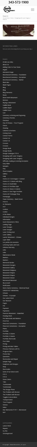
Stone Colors (7, 379)
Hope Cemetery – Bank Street (13, 199)
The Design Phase (9, 389)
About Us (6, 64)
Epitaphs (5, 166)
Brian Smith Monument (10, 97)
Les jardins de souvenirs (11, 242)
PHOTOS (6, 321)
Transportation (8, 400)
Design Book (7, 148)
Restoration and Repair (10, 359)
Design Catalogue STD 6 (11, 153)
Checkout (6, 120)
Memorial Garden (8, 262)
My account (6, 283)
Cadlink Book (7, 105)
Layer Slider (6, 240)
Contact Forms (7, 136)
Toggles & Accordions (10, 397)
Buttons (5, 100)
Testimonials (7, 384)
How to (5, 202)
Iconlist (5, 212)
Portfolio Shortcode (9, 339)
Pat (4, 306)
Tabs (4, 382)
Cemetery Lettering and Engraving (14, 115)
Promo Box (6, 354)
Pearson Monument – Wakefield (13, 313)
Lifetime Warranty (9, 247)
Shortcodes (6, 369)
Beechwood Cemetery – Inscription (14, 77)
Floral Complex (7, 171)
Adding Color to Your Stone (11, 67)
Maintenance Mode (9, 255)
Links (4, 250)
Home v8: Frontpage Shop (11, 194)
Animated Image (8, 72)
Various (5, 405)
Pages (5, 303)
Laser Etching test (9, 232)
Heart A (5, 16)
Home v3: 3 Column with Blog (12, 181)
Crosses (5, 143)
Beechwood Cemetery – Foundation (14, 75)
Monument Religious (9, 270)
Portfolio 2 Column (9, 334)
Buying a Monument (9, 103)
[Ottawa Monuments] (15, 9)
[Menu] (31, 9)
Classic (5, 125)
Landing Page (7, 224)
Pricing (5, 344)
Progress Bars (7, 351)
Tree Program (7, 402)
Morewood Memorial (9, 280)
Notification (6, 285)
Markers (5, 257)
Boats (5, 95)
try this (5, 431)
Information (6, 219)
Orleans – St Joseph (9, 295)
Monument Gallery (9, 268)
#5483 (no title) (8, 62)
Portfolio (5, 331)
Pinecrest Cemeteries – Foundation (14, 323)
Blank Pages (7, 85)
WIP (4, 412)
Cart (4, 113)
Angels (5, 70)
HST (4, 207)
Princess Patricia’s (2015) (11, 349)
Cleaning (5, 128)
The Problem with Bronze (11, 392)
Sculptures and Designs (10, 364)
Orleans (5, 293)
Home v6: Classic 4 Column (11, 189)
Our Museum (7, 301)
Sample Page (7, 361)
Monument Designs (9, 265)
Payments (6, 311)
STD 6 (5, 377)
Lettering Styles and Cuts (11, 245)
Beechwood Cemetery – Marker (13, 80)
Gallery (5, 174)
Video (4, 407)
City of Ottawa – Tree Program (13, 123)
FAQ (4, 169)
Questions (6, 356)
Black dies (6, 82)
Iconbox (5, 209)
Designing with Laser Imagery (12, 156)
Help (4, 176)
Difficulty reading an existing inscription (15, 161)
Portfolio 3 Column (9, 336)
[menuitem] (31, 9)
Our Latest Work (8, 298)
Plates (5, 328)
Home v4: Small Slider (10, 184)
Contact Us (6, 138)
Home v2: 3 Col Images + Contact (14, 179)
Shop (4, 367)
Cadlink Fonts (7, 110)
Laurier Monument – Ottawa (12, 237)
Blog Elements (7, 92)
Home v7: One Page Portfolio (12, 191)
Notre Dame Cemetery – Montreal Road (16, 288)
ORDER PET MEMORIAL (11, 290)
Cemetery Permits (9, 118)
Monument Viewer (9, 278)
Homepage (6, 196)
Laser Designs (7, 227)
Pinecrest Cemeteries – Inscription (14, 326)
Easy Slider (6, 163)
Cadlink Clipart (7, 108)
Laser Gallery (7, 235)
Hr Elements (7, 204)
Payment (6, 308)
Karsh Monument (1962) (11, 222)
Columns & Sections (9, 130)
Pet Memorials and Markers (12, 318)
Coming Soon (7, 133)
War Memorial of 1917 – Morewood (14, 410)
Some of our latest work (10, 372)
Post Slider (6, 341)
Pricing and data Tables (10, 346)
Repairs (5, 428)
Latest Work (7, 426)
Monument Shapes (9, 273)
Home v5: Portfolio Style (11, 186)
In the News (7, 214)
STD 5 (5, 374)
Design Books (7, 151)
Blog (4, 87)
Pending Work (7, 316)
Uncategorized (7, 433)
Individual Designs (9, 217)
